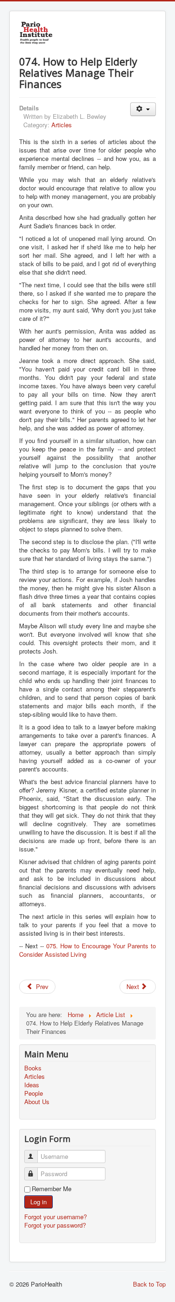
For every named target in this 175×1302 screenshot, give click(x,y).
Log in (38, 1201)
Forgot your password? (55, 1225)
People (33, 1093)
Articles (61, 124)
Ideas (31, 1085)
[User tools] (143, 109)
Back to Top (149, 1284)
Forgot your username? (55, 1216)
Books (33, 1068)
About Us (36, 1102)
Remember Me (51, 1189)
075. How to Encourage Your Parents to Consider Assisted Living (87, 950)
